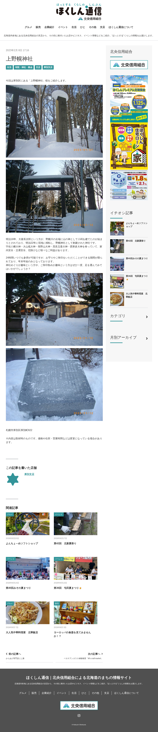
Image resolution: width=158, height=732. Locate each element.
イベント (63, 27)
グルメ (28, 27)
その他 (92, 27)
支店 (102, 27)
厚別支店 (48, 67)
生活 (74, 27)
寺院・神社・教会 (23, 67)
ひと (82, 27)
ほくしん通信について (121, 27)
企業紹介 (49, 27)
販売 (38, 27)
